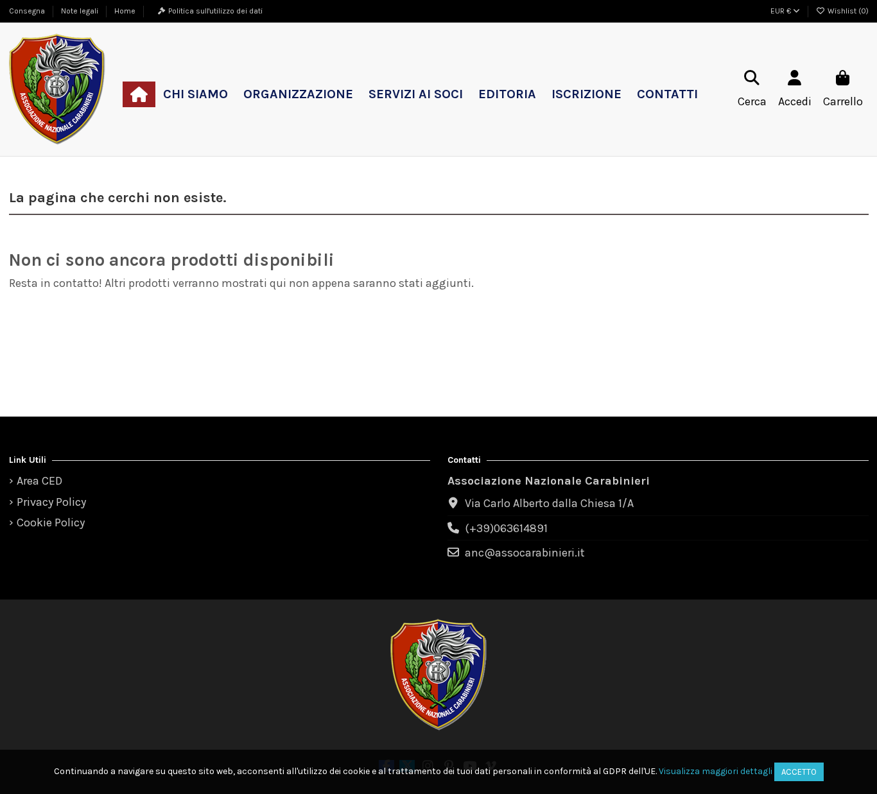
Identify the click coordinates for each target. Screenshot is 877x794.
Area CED (39, 481)
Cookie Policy (51, 522)
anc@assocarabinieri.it (525, 553)
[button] (195, 94)
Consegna (28, 10)
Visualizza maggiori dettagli (715, 771)
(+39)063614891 (506, 528)
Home (124, 10)
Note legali (80, 10)
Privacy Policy (51, 502)
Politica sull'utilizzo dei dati (215, 10)
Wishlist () (847, 10)
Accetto (799, 772)
